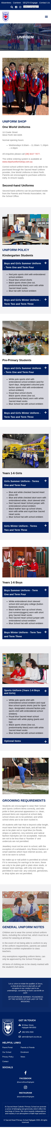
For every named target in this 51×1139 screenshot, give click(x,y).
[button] (12, 7)
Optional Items (12, 741)
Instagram (25, 1093)
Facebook (25, 1078)
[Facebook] (25, 1073)
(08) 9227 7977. (32, 154)
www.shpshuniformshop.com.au (17, 162)
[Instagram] (25, 1087)
